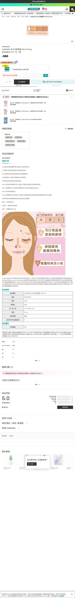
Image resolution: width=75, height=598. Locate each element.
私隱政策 (61, 596)
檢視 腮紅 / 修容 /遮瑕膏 (13, 423)
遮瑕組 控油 (18, 137)
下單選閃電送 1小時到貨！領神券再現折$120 (45, 13)
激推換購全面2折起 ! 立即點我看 (20, 13)
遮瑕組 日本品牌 (10, 145)
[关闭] (72, 594)
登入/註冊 (30, 464)
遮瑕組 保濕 (9, 137)
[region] (37, 594)
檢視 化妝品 (7, 418)
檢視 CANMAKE (9, 428)
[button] (72, 9)
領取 (45, 75)
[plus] (9, 82)
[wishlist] (16, 52)
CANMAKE (6, 47)
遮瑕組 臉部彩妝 (10, 141)
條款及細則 (13, 104)
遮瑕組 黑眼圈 (21, 141)
